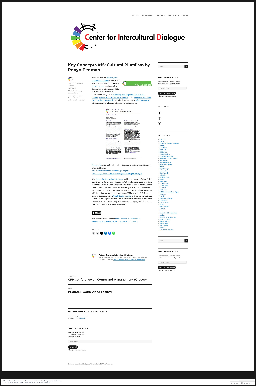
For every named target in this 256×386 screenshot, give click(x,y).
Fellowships (163, 171)
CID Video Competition (167, 156)
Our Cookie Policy (44, 382)
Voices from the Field (166, 230)
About (134, 15)
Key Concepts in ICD (166, 198)
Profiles (160, 15)
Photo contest (164, 207)
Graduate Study (164, 177)
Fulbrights (163, 175)
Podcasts (162, 209)
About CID (163, 139)
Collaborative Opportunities (168, 158)
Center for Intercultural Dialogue (109, 179)
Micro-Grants (164, 202)
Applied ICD (163, 141)
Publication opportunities (168, 217)
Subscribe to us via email (167, 93)
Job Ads (162, 196)
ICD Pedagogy (164, 186)
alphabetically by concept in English (113, 97)
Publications (147, 15)
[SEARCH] (186, 66)
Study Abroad (164, 225)
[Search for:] (171, 66)
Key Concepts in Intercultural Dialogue (76, 98)
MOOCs (162, 204)
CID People (163, 150)
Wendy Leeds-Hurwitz (122, 196)
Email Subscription (78, 328)
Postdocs (162, 211)
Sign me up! (73, 347)
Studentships (164, 223)
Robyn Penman (98, 86)
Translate (82, 318)
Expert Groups (164, 169)
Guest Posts (163, 181)
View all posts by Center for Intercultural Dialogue (129, 259)
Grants (162, 179)
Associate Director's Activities (169, 144)
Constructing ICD (165, 162)
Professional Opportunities (168, 213)
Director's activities (166, 165)
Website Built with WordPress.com (101, 364)
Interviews (163, 194)
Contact (185, 15)
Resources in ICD (165, 219)
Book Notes (163, 148)
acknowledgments (143, 100)
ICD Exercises (164, 183)
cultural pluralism (74, 96)
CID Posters (163, 152)
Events (162, 167)
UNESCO (162, 228)
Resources (172, 15)
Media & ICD (163, 200)
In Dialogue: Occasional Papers (169, 192)
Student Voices (164, 221)
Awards (162, 146)
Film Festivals (164, 173)
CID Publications (73, 91)
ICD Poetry (163, 188)
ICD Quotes (163, 190)
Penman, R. (96, 165)
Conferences (164, 160)
